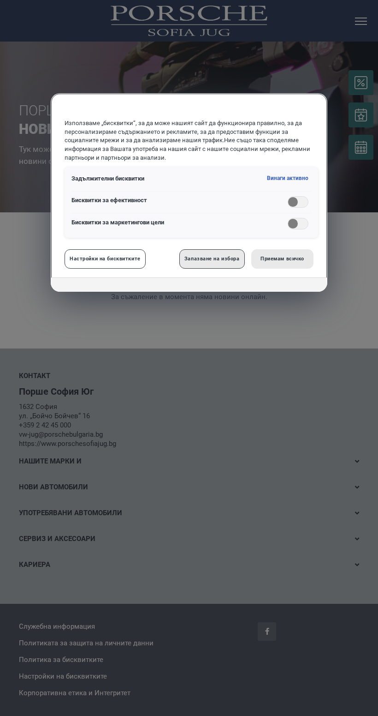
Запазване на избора (212, 258)
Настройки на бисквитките (105, 258)
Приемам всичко (282, 258)
